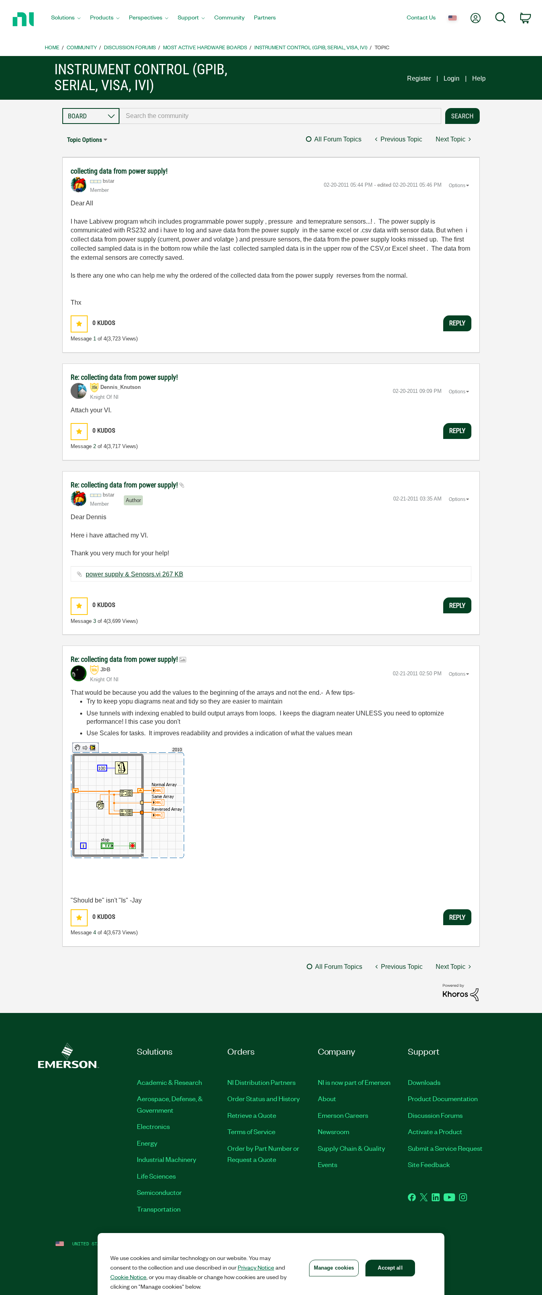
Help (479, 78)
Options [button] (457, 185)
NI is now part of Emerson (354, 1082)
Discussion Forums (130, 47)
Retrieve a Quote (251, 1115)
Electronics (153, 1126)
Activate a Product (435, 1131)
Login (451, 78)
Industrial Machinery (166, 1159)
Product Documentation (443, 1098)
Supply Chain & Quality (351, 1148)
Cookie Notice (128, 1277)
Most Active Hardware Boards (205, 47)
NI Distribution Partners (261, 1082)
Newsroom (333, 1131)
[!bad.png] (128, 800)
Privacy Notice (256, 1267)
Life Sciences (156, 1175)
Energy (147, 1142)
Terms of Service (251, 1131)
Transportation (159, 1208)
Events (327, 1164)
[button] (79, 324)
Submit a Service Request (445, 1148)
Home (52, 47)
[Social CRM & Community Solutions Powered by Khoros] (461, 992)
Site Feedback (429, 1164)
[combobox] (280, 116)
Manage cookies (334, 1268)
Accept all (390, 1268)
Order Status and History (263, 1098)
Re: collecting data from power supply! (124, 377)
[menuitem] (65, 19)
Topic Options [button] (84, 139)
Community (82, 47)
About (327, 1098)
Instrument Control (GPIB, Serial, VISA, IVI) (310, 47)
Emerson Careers (343, 1115)
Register (419, 78)
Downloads (424, 1082)
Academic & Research (169, 1082)
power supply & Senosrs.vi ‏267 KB (134, 574)
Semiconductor (159, 1192)
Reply (457, 323)
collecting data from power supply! (119, 171)
